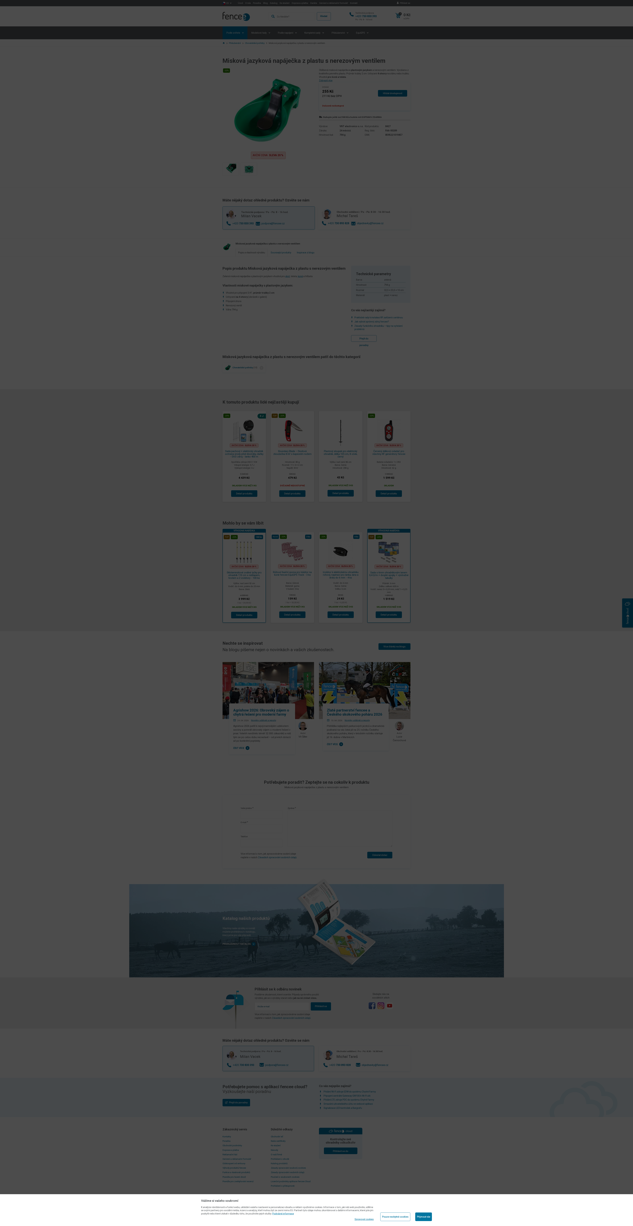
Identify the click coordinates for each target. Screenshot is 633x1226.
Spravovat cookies (364, 1219)
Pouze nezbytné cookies (395, 1216)
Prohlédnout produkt (316, 119)
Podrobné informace (283, 1213)
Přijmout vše (423, 1216)
